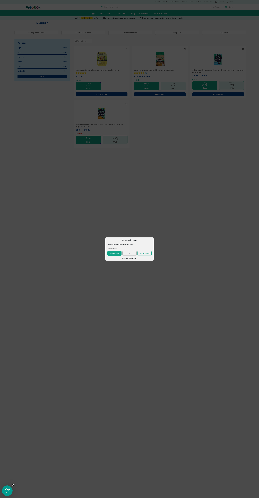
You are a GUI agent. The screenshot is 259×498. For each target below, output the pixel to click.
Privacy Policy (132, 258)
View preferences (145, 253)
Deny (129, 253)
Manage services (112, 248)
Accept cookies (114, 253)
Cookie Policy (125, 258)
